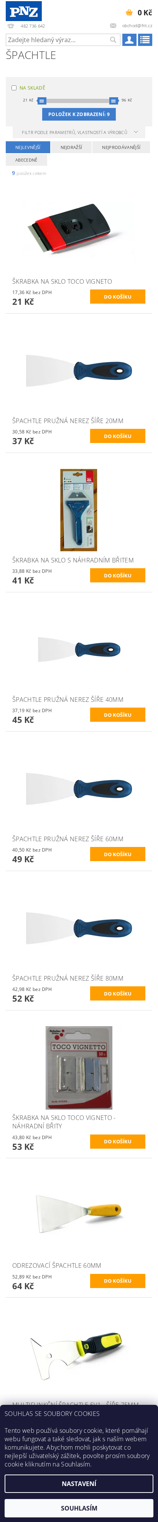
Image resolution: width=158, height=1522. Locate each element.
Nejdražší (71, 147)
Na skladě (32, 88)
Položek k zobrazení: (79, 114)
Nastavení (79, 1483)
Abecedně (26, 160)
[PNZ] (24, 10)
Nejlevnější (28, 147)
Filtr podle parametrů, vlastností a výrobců (75, 132)
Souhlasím (79, 1508)
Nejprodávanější (121, 147)
